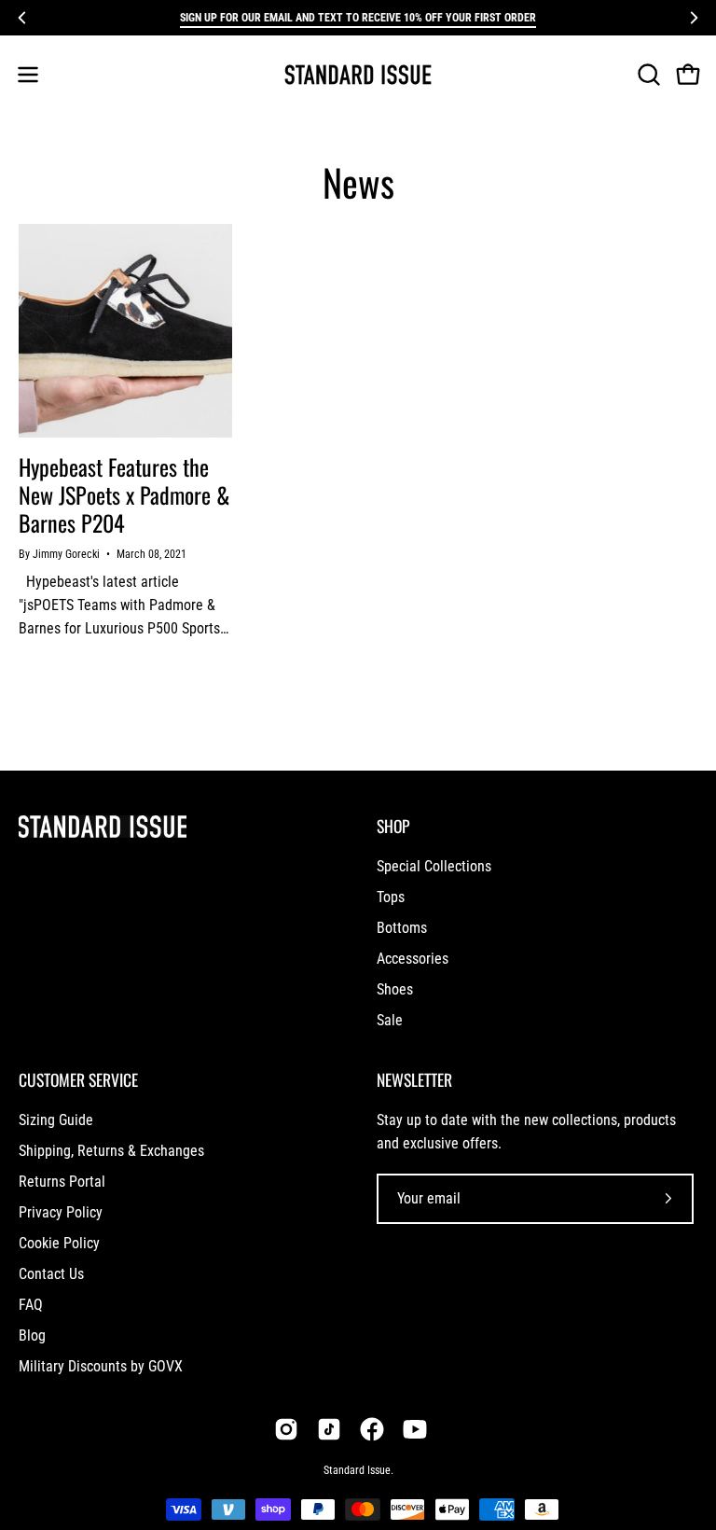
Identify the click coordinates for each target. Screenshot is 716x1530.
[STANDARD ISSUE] (358, 74)
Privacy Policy (61, 1212)
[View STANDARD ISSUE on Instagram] (286, 1429)
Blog (32, 1335)
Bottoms (402, 928)
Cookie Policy (59, 1243)
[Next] (693, 17)
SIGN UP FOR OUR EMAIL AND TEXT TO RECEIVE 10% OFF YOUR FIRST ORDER (358, 17)
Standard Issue (357, 1470)
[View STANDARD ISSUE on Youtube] (415, 1429)
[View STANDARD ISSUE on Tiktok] (329, 1429)
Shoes (395, 989)
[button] (647, 75)
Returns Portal (62, 1181)
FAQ (31, 1305)
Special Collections (434, 866)
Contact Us (51, 1274)
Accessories (412, 958)
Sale (390, 1020)
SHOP (393, 825)
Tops (391, 897)
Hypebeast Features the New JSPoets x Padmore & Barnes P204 (124, 494)
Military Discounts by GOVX (101, 1366)
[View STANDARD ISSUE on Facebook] (372, 1429)
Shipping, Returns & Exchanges (111, 1151)
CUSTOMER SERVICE (78, 1079)
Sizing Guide (56, 1120)
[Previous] (22, 17)
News (358, 182)
